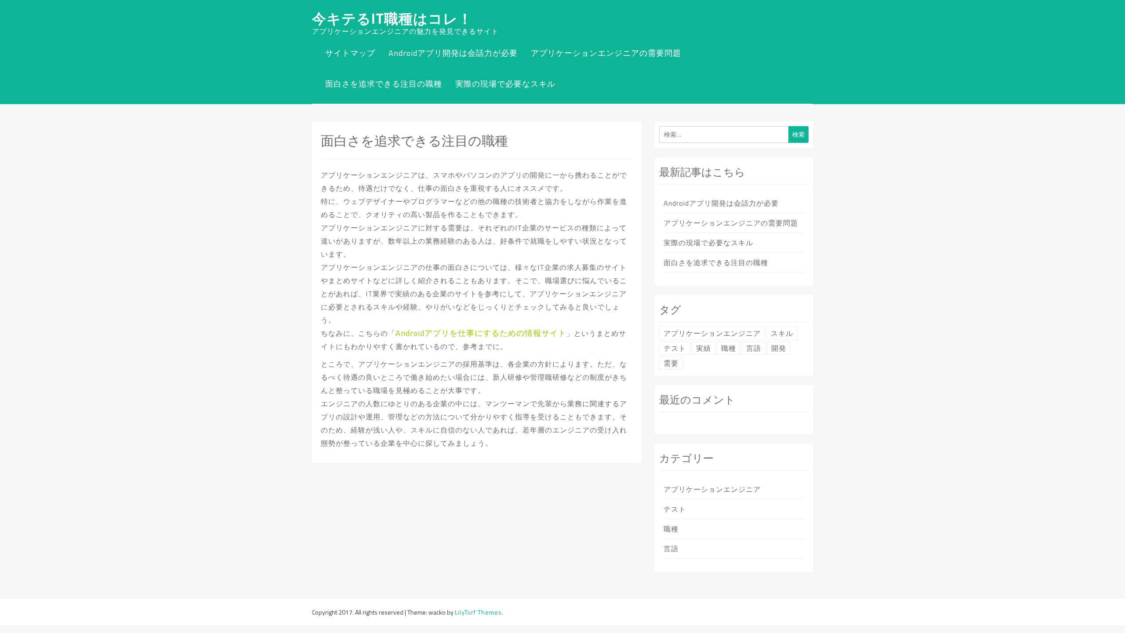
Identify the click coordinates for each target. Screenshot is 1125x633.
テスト (675, 348)
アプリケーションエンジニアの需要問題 (606, 53)
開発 (778, 348)
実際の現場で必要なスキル (505, 84)
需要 (671, 363)
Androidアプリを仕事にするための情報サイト (481, 333)
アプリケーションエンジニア (712, 333)
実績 (703, 348)
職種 (728, 348)
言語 (753, 348)
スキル (782, 333)
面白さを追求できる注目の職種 (383, 84)
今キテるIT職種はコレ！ (392, 18)
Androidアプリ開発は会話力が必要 (453, 53)
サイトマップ (350, 53)
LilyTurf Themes (478, 612)
